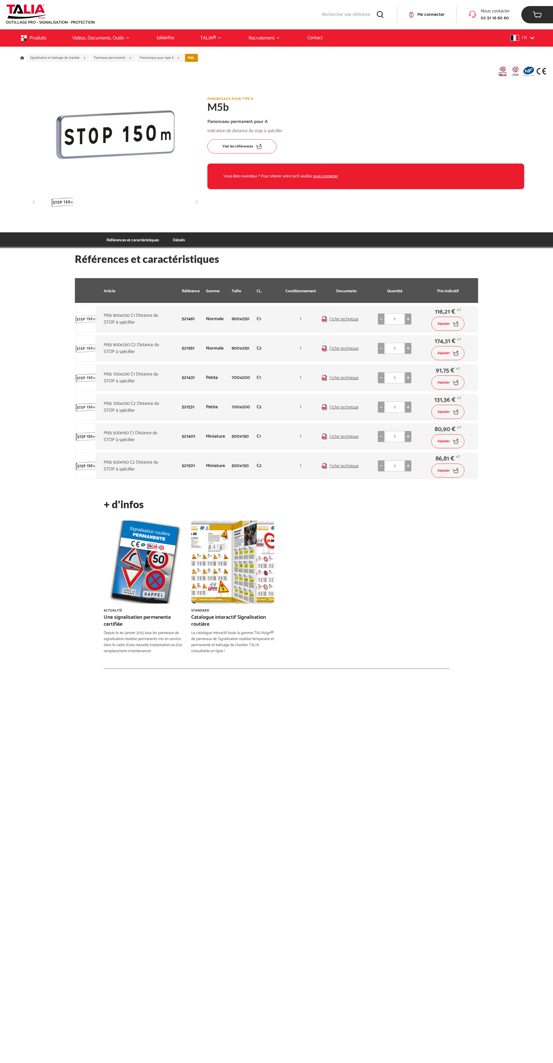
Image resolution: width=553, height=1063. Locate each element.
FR (524, 38)
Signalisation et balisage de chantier (55, 57)
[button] (522, 38)
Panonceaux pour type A (157, 57)
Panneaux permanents (110, 57)
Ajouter (444, 324)
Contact (315, 38)
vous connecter (325, 176)
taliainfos (165, 38)
